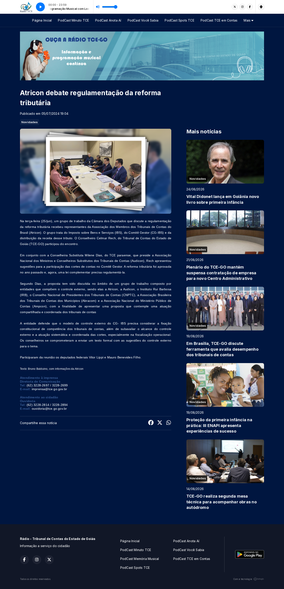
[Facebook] (250, 7)
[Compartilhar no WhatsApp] (168, 423)
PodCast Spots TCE (179, 20)
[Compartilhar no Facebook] (151, 423)
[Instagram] (242, 7)
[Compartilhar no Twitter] (159, 423)
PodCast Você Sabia (143, 20)
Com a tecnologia (242, 579)
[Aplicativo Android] (261, 7)
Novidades (29, 122)
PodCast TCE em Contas (219, 20)
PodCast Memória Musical (139, 559)
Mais (247, 20)
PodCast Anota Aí (108, 20)
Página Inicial (42, 20)
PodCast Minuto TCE (73, 20)
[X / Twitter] (235, 7)
